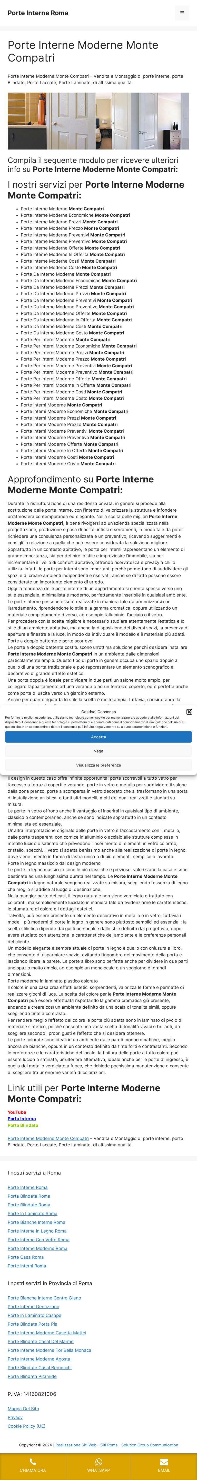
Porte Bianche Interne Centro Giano (44, 1297)
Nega (98, 750)
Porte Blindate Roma (29, 1204)
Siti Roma (108, 1445)
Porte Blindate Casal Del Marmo (41, 1341)
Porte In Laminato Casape (34, 1315)
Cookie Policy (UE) (26, 1426)
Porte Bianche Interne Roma (36, 1222)
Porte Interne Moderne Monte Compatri (48, 1138)
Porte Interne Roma (38, 13)
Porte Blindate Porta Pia (32, 1324)
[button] (189, 711)
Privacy (15, 1417)
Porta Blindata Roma (29, 1196)
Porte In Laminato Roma (32, 1213)
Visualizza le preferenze (98, 764)
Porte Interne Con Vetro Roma (39, 1239)
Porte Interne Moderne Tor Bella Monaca (49, 1350)
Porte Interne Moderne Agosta (39, 1359)
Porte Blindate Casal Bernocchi (40, 1367)
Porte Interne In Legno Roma (37, 1231)
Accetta (98, 736)
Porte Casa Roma (26, 1257)
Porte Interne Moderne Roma (37, 1248)
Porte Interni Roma (27, 1265)
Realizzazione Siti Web (75, 1445)
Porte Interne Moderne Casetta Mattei (47, 1332)
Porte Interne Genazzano (33, 1306)
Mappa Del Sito (23, 1408)
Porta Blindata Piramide (32, 1376)
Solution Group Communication (149, 1445)
